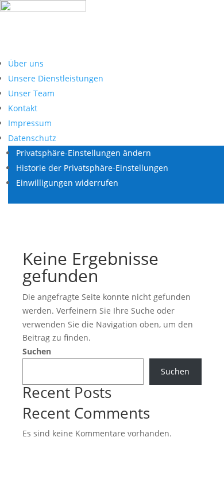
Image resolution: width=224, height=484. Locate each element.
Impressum (30, 123)
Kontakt (22, 108)
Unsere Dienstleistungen (55, 78)
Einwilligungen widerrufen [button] (67, 182)
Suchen (36, 351)
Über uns (26, 63)
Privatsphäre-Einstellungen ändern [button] (83, 152)
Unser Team (31, 93)
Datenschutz (32, 137)
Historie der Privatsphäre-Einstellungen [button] (92, 167)
